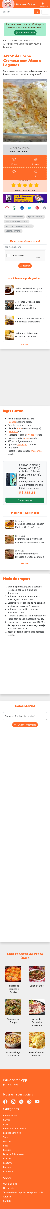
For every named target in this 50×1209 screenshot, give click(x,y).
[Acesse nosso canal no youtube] (37, 1101)
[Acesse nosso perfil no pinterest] (29, 1101)
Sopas (6, 1137)
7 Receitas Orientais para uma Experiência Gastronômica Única (27, 305)
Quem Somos (10, 1183)
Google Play (12, 1084)
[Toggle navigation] (45, 11)
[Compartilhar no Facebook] (22, 208)
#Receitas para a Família (16, 221)
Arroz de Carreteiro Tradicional (36, 1022)
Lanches (7, 1158)
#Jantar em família (14, 216)
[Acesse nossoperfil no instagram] (13, 1101)
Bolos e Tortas (10, 1115)
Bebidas (7, 1149)
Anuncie (7, 1196)
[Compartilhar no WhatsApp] (14, 208)
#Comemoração (13, 231)
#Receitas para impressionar (19, 226)
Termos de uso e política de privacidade (23, 1192)
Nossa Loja (8, 1188)
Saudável (7, 1162)
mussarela (36, 450)
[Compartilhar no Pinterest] (37, 208)
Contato (7, 1200)
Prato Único (9, 1171)
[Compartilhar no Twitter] (29, 208)
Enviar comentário (26, 724)
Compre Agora (25, 500)
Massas (7, 1141)
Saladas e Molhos (12, 1132)
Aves (5, 1124)
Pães (5, 1145)
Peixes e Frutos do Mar (14, 1128)
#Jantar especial (35, 216)
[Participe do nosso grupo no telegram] (21, 1101)
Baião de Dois (37, 985)
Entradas (7, 1167)
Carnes (6, 1119)
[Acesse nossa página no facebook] (5, 1101)
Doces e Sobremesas (13, 1154)
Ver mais (25, 344)
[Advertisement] (25, 377)
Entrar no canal (27, 32)
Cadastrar (25, 265)
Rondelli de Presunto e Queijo (13, 989)
